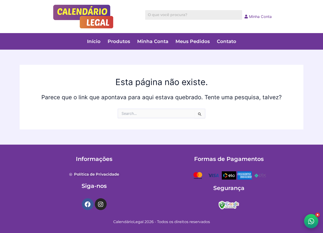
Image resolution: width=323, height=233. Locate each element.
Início (93, 41)
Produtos (119, 41)
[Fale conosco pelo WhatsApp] (311, 221)
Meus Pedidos (192, 41)
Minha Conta (260, 16)
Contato (226, 41)
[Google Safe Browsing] (229, 204)
